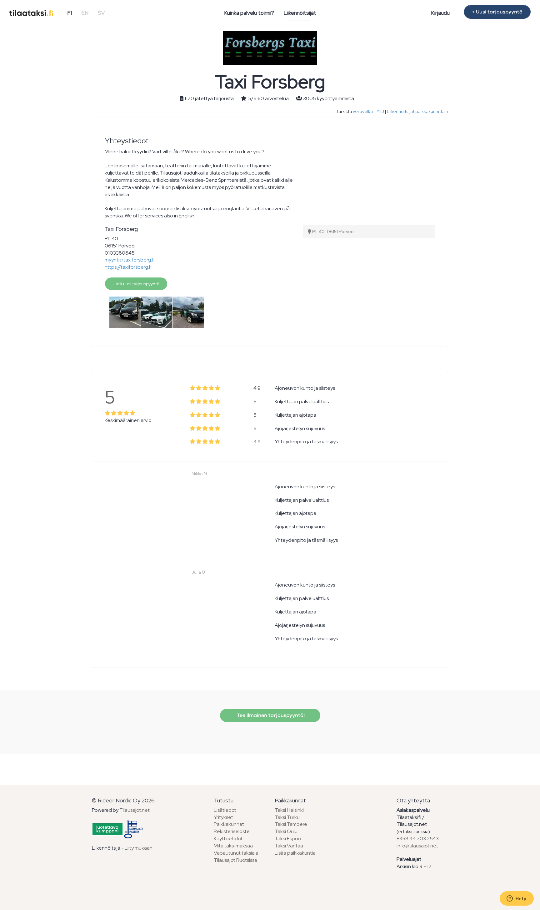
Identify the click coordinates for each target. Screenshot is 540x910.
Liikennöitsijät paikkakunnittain (417, 111)
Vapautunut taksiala (236, 853)
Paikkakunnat (229, 824)
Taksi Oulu (286, 831)
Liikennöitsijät (299, 12)
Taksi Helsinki (289, 810)
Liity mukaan (138, 848)
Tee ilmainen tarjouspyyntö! (270, 715)
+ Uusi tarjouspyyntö (497, 11)
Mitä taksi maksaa (233, 845)
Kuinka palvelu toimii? (249, 12)
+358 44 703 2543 (418, 838)
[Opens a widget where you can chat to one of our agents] (516, 899)
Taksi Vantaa (289, 845)
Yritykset (223, 817)
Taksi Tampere (291, 824)
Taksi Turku (287, 817)
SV (101, 12)
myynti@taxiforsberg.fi (129, 260)
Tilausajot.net (134, 810)
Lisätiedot (225, 810)
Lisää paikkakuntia (295, 853)
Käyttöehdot (228, 838)
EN (84, 12)
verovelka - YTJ (368, 111)
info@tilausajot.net (417, 845)
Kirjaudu (440, 12)
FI (69, 12)
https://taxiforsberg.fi (128, 267)
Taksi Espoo (288, 838)
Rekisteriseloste (232, 831)
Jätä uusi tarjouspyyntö (136, 284)
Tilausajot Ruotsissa (235, 860)
